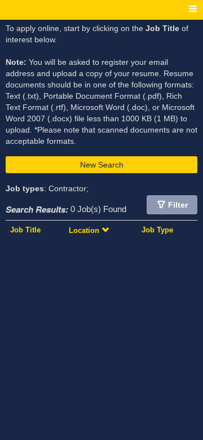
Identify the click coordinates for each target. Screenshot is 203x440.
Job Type (157, 230)
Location (85, 230)
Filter (178, 204)
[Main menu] (193, 9)
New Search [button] (101, 164)
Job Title (25, 230)
